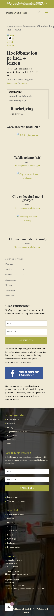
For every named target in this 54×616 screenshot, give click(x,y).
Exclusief (9, 295)
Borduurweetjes (13, 547)
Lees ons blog (12, 497)
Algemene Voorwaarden (17, 431)
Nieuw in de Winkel (15, 514)
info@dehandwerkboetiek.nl (18, 574)
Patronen (9, 263)
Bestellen (11, 423)
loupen (24, 83)
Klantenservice (13, 419)
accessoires (17, 26)
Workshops (10, 290)
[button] (10, 38)
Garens (8, 274)
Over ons (10, 443)
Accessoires (10, 279)
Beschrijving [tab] (15, 91)
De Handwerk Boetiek (21, 608)
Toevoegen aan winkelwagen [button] (27, 165)
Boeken (8, 284)
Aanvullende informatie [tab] (20, 96)
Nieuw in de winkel (14, 258)
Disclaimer (11, 439)
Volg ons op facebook (16, 501)
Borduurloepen (30, 26)
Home (9, 26)
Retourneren (12, 435)
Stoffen (8, 269)
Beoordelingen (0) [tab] (17, 100)
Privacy (10, 427)
